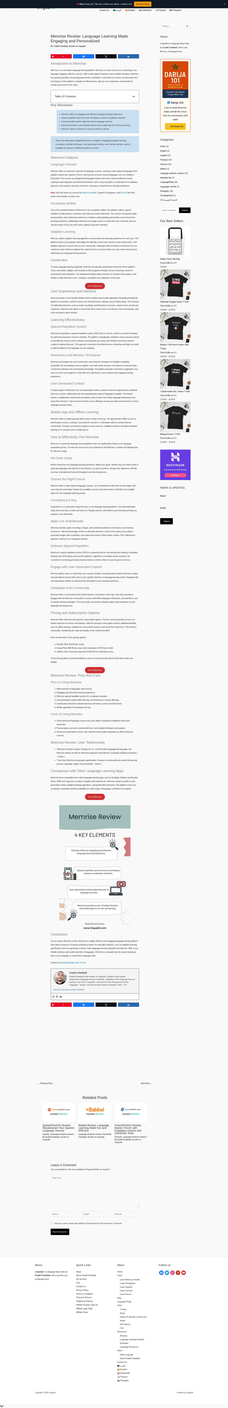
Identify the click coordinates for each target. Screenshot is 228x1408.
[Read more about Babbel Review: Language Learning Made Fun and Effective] (95, 1112)
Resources (122, 1332)
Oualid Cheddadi (170, 47)
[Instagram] (53, 996)
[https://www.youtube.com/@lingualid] (183, 1272)
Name (163, 496)
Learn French (125, 1294)
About (78, 1272)
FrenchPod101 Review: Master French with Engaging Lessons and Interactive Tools (128, 1129)
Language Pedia (124, 1301)
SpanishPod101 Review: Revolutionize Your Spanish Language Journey (58, 1128)
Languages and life (168, 186)
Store (119, 1305)
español (45, 1134)
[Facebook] (57, 996)
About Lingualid (126, 1355)
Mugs (122, 1313)
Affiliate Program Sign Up (87, 1305)
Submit (166, 521)
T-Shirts (123, 1309)
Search (185, 210)
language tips (166, 177)
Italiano (163, 169)
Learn (119, 1275)
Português (164, 191)
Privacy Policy (82, 1290)
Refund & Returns (84, 1297)
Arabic (163, 146)
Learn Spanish (126, 1287)
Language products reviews (61, 1134)
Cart (78, 1283)
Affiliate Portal (82, 1312)
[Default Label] (178, 1272)
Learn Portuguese (127, 1283)
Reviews (123, 1336)
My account (81, 1279)
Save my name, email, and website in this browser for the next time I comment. (88, 1223)
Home (120, 1272)
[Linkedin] (61, 996)
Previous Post (45, 1083)
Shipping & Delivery (84, 1301)
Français (118, 1137)
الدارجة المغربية (170, 200)
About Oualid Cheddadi (86, 1275)
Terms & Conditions (84, 1294)
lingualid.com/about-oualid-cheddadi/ (68, 990)
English (163, 151)
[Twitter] (167, 1272)
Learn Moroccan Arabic (130, 1279)
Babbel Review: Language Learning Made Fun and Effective (94, 1128)
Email (163, 508)
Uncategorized (166, 195)
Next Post (146, 1083)
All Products (125, 1324)
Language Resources (129, 1347)
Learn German (126, 1290)
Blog (119, 1298)
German (163, 164)
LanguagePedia (167, 182)
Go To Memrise (95, 286)
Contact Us (104, 10)
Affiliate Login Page (84, 1308)
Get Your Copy (142, 4)
